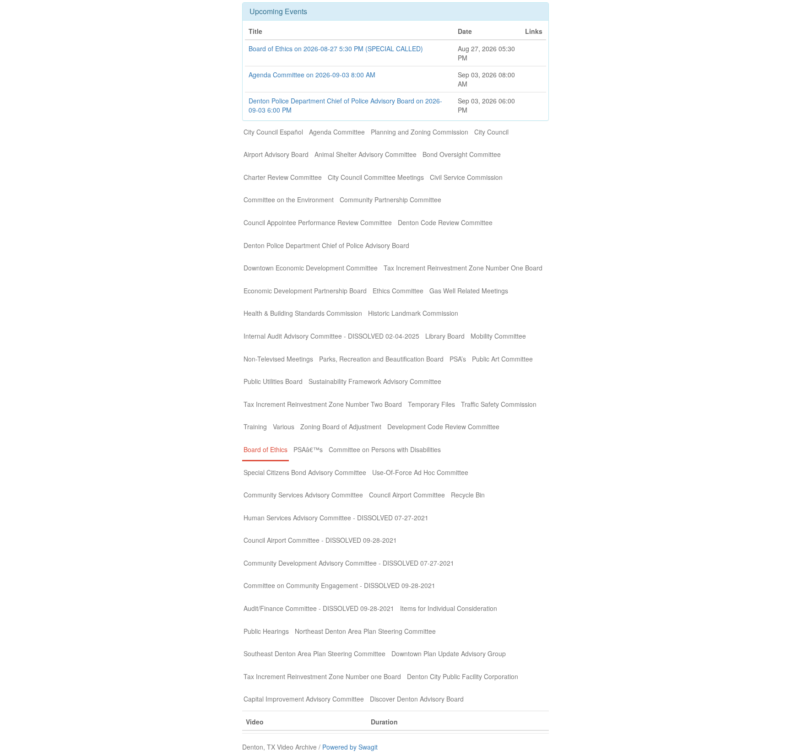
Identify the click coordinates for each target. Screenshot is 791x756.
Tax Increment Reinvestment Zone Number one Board (322, 676)
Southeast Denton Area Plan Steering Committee (314, 653)
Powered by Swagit (350, 746)
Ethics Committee (398, 290)
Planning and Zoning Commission (419, 131)
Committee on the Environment (289, 199)
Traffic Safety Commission (498, 404)
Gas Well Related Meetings (468, 290)
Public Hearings (266, 631)
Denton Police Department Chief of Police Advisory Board (326, 245)
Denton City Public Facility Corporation (462, 676)
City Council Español (273, 131)
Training (255, 426)
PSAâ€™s (308, 449)
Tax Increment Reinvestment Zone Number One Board (463, 267)
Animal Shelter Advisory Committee (365, 154)
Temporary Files (431, 404)
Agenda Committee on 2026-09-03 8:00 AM (312, 74)
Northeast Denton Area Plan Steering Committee (365, 631)
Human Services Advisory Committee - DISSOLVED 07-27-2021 (336, 517)
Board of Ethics (265, 449)
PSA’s (458, 358)
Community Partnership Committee (390, 199)
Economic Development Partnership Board (305, 290)
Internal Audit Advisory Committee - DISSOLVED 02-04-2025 (331, 335)
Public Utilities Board (273, 381)
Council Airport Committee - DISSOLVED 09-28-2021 (320, 540)
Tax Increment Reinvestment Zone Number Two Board (323, 404)
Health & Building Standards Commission (303, 313)
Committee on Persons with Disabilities (385, 449)
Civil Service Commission (466, 177)
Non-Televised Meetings (278, 358)
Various (283, 426)
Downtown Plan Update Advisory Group (448, 653)
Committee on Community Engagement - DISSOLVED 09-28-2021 (339, 585)
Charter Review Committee (283, 177)
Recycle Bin (468, 494)
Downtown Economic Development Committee (311, 267)
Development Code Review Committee (443, 426)
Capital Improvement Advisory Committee (304, 698)
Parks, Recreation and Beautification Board (381, 358)
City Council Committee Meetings (376, 177)
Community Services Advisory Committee (303, 494)
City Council (491, 131)
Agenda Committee (337, 131)
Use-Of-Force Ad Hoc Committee (420, 472)
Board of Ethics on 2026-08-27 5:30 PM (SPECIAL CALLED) (336, 48)
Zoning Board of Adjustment (340, 426)
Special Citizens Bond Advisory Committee (305, 472)
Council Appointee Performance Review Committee (318, 222)
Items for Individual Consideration (448, 608)
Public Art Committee (502, 358)
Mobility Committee (498, 335)
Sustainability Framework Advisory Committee (375, 381)
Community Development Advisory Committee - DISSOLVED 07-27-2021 (349, 562)
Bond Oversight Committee (462, 154)
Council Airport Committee (407, 494)
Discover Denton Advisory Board (417, 698)
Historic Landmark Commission (413, 313)
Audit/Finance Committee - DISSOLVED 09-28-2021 (319, 608)
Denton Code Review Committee (445, 222)
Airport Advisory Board (276, 154)
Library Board (445, 335)
